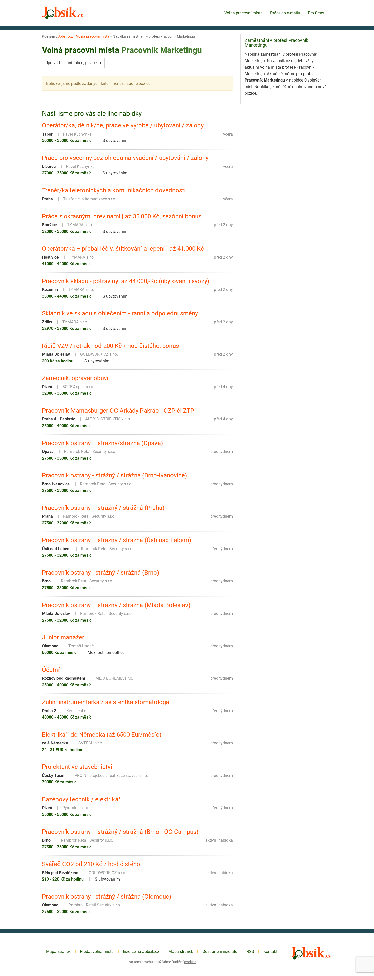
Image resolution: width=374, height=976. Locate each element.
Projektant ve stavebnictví (77, 766)
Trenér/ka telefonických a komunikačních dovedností (114, 190)
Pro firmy (316, 13)
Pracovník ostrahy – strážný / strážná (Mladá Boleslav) (116, 605)
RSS (250, 951)
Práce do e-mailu (285, 13)
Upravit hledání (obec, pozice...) (73, 62)
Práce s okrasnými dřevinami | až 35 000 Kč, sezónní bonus (122, 216)
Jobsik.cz (65, 36)
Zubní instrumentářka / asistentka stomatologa (105, 702)
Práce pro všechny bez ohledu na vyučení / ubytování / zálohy (125, 158)
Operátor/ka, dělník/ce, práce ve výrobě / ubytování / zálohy (123, 125)
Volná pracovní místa (243, 13)
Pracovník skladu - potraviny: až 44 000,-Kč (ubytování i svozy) (125, 281)
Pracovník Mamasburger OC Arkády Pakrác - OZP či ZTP (118, 410)
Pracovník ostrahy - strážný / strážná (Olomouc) (106, 896)
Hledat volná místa (97, 951)
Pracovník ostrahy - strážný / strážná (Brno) (100, 572)
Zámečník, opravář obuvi (75, 378)
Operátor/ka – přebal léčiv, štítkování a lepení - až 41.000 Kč (123, 248)
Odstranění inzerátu (219, 951)
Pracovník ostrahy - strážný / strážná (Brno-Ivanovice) (114, 475)
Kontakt (270, 951)
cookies (190, 962)
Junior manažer (63, 637)
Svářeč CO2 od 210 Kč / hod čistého (91, 864)
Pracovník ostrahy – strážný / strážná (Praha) (103, 508)
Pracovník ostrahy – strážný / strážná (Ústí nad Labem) (116, 540)
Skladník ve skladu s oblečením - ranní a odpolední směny (120, 313)
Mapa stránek (58, 951)
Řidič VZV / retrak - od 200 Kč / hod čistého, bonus (110, 346)
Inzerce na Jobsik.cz (141, 951)
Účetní (51, 669)
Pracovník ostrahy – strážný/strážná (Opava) (102, 443)
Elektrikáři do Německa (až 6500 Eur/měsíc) (101, 734)
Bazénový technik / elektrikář (81, 799)
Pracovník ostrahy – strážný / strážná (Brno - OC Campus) (120, 831)
